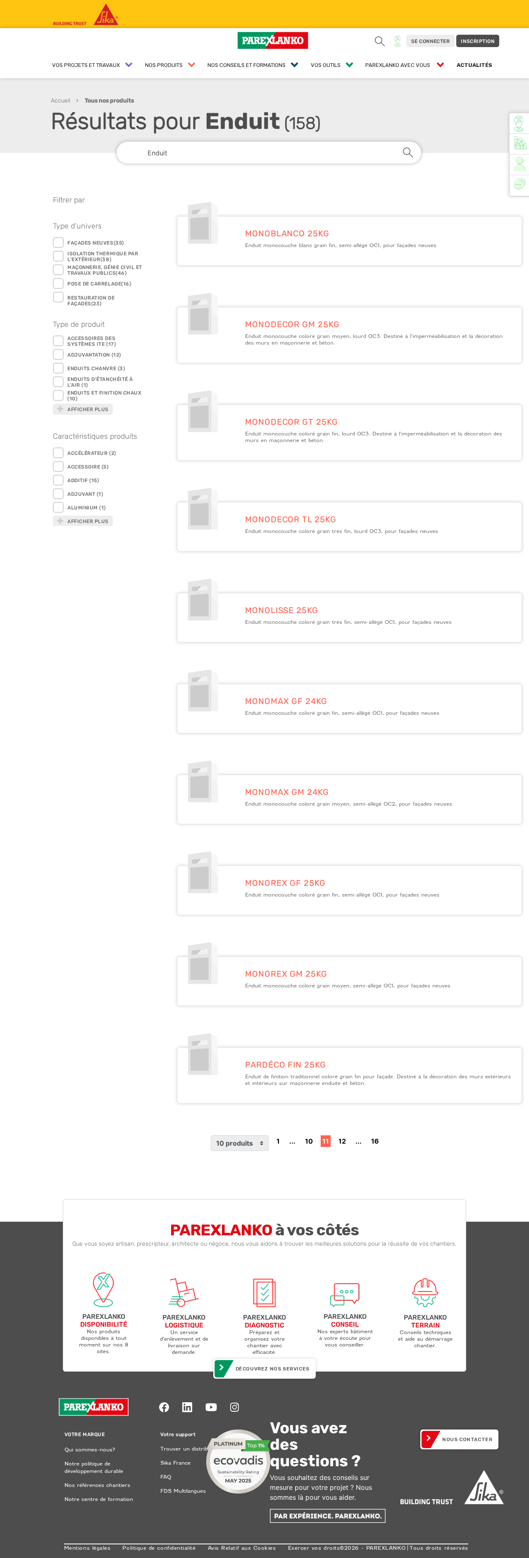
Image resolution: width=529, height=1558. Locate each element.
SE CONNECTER (430, 41)
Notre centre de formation (98, 1499)
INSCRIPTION (477, 41)
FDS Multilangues (183, 1491)
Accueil (60, 100)
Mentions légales (87, 1548)
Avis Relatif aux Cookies (242, 1548)
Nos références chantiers (97, 1485)
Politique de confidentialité (158, 1548)
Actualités (474, 65)
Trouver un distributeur (191, 1449)
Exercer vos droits (314, 1548)
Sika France (175, 1463)
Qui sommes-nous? (89, 1449)
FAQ (165, 1477)
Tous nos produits (109, 100)
